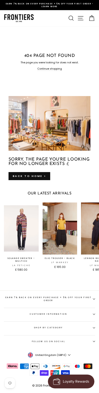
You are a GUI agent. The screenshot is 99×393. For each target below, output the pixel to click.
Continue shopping (49, 68)
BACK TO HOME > (29, 176)
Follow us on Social (48, 341)
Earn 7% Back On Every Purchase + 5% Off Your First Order (48, 299)
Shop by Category (48, 327)
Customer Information (48, 314)
